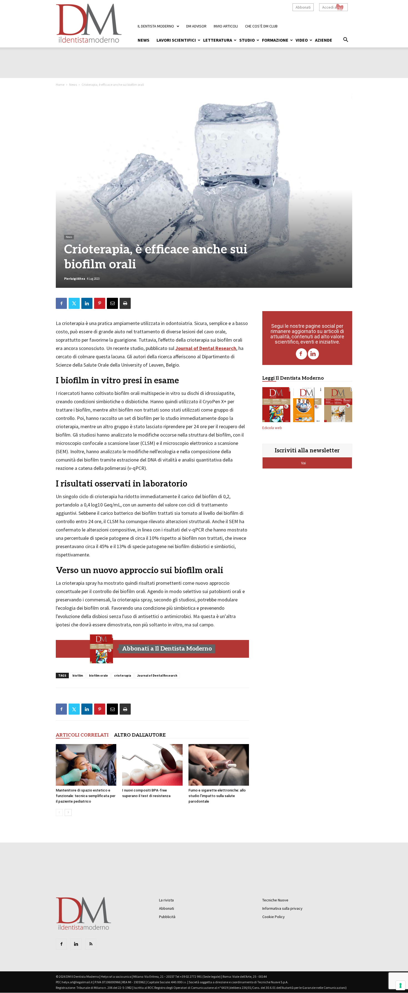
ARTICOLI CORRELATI (82, 735)
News (143, 40)
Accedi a (329, 7)
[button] (345, 40)
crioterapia (122, 675)
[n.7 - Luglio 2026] (101, 648)
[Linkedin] (313, 353)
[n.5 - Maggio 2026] (338, 405)
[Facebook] (301, 353)
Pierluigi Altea (74, 279)
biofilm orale (98, 675)
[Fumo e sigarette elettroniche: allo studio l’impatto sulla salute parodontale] (218, 765)
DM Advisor (196, 26)
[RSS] (90, 944)
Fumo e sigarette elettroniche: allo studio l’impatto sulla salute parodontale (217, 795)
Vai (304, 462)
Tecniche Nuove (275, 900)
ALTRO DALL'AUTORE (140, 735)
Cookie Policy (273, 916)
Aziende (323, 40)
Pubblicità (167, 916)
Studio (247, 40)
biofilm (77, 675)
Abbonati (303, 7)
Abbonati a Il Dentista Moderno (167, 648)
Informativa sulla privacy (282, 908)
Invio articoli (226, 26)
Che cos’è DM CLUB (261, 26)
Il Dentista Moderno (156, 26)
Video (302, 40)
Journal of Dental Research (205, 348)
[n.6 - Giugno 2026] (307, 405)
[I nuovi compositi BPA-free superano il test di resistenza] (152, 765)
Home (60, 84)
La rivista (166, 900)
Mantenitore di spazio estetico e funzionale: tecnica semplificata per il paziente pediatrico (85, 795)
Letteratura (217, 40)
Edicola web (272, 427)
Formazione (275, 40)
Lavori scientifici (176, 40)
